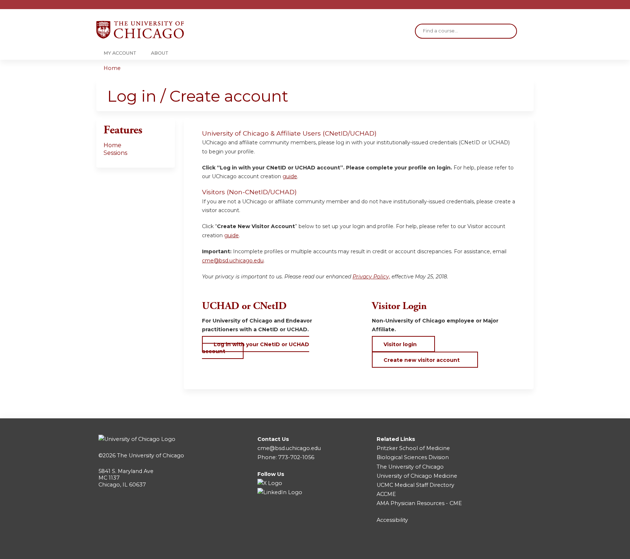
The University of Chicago (150, 455)
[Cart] (531, 7)
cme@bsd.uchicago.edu (233, 260)
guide (290, 176)
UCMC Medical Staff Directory (415, 485)
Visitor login (400, 344)
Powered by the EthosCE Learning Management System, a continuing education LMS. (508, 547)
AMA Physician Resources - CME (419, 503)
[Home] (140, 29)
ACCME (386, 494)
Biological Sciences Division (413, 457)
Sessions (115, 152)
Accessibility (392, 520)
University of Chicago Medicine (417, 476)
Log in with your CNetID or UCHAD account (255, 347)
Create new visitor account (422, 360)
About (159, 53)
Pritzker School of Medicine (413, 448)
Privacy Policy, (371, 276)
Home (112, 68)
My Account (120, 53)
